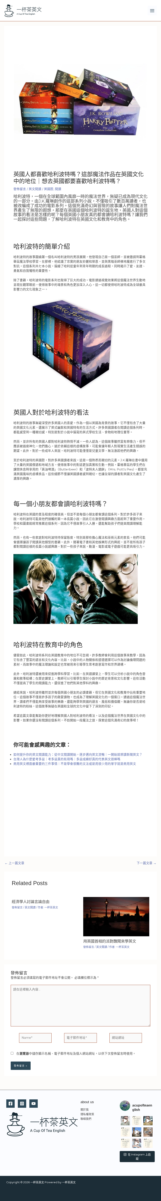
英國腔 (48, 189)
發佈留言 (19, 189)
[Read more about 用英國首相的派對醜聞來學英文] (116, 916)
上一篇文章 (14, 863)
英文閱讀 (35, 189)
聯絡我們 (85, 1118)
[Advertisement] (80, 816)
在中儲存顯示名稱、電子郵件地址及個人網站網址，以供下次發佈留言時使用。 (76, 1053)
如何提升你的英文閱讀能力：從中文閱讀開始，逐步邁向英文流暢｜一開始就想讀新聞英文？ (77, 754)
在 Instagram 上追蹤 (139, 1156)
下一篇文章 (146, 863)
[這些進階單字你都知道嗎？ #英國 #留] (136, 1120)
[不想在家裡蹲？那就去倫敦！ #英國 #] (148, 1132)
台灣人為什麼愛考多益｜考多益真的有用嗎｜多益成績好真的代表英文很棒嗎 (66, 759)
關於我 (84, 1109)
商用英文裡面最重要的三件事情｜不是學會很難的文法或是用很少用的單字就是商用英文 (74, 764)
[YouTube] (33, 1103)
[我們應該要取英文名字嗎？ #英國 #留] (148, 1120)
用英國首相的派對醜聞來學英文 (109, 941)
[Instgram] (22, 1103)
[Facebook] (10, 1103)
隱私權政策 (87, 1114)
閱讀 (58, 189)
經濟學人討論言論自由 (30, 901)
